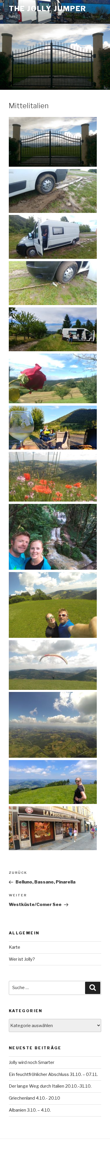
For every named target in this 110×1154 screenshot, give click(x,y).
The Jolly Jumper (47, 8)
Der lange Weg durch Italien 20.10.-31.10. (50, 1086)
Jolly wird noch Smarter (31, 1062)
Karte (14, 947)
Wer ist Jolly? (22, 959)
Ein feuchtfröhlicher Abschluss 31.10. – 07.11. (53, 1074)
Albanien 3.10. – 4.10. (30, 1110)
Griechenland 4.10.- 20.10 (34, 1098)
